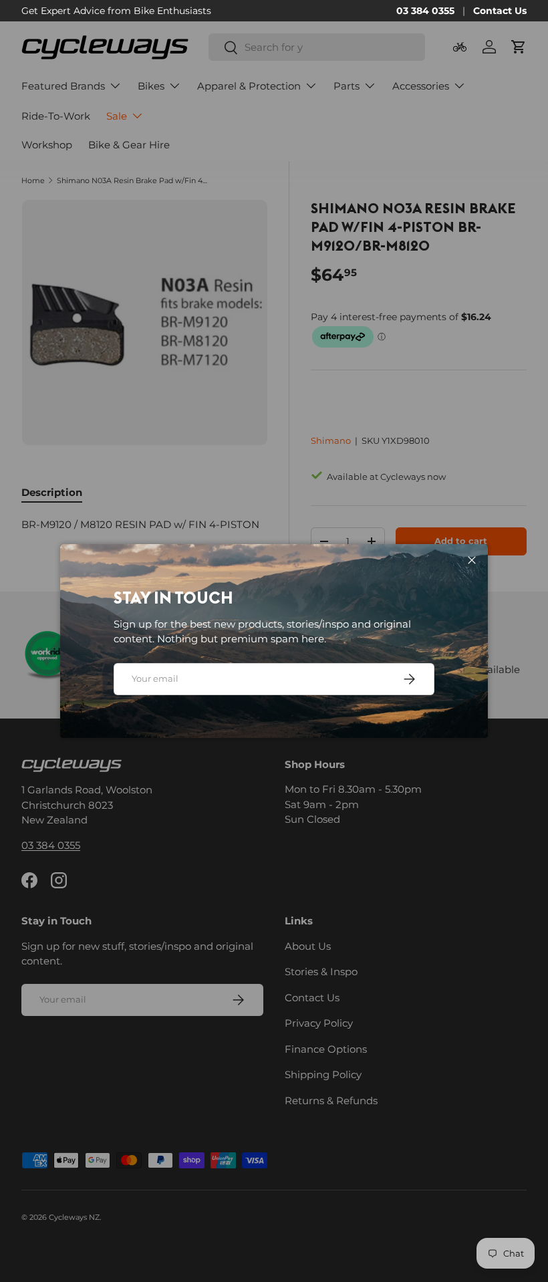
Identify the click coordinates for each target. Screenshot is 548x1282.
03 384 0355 (425, 10)
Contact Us (500, 10)
